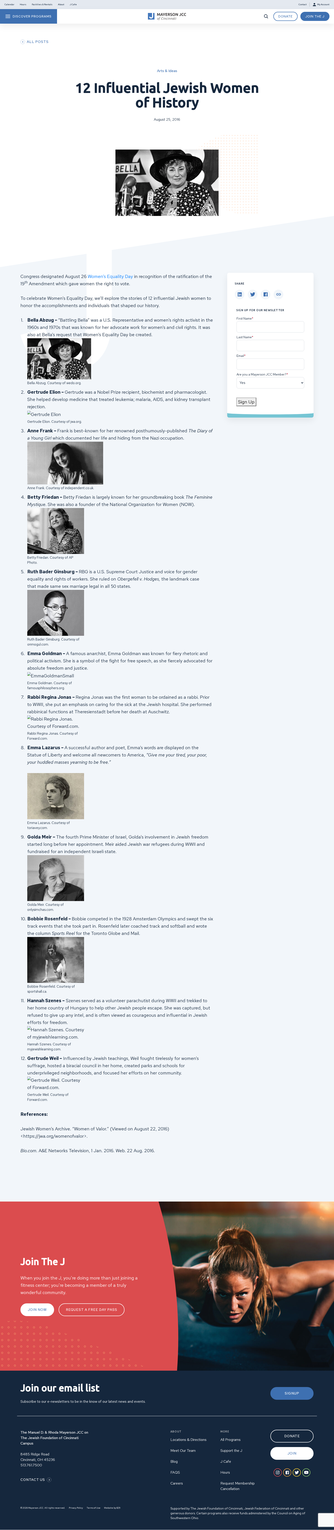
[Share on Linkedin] (239, 294)
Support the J (231, 1450)
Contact (303, 4)
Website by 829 (112, 1507)
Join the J (314, 16)
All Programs (230, 1439)
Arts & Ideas (167, 70)
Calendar (9, 4)
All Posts (38, 42)
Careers (176, 1483)
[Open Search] (266, 16)
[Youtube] (306, 1472)
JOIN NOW (37, 1309)
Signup (292, 1393)
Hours (23, 4)
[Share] (278, 294)
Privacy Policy (76, 1507)
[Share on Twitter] (252, 294)
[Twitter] (297, 1472)
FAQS (175, 1472)
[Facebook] (287, 1472)
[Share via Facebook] (265, 294)
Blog (174, 1461)
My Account (323, 4)
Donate (285, 16)
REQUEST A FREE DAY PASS (91, 1309)
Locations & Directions (188, 1439)
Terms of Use (93, 1507)
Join (292, 1453)
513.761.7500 (31, 1465)
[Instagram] (278, 1472)
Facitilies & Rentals (42, 4)
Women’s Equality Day (110, 276)
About (61, 4)
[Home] (167, 16)
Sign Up (246, 402)
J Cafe (73, 4)
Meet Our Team (183, 1450)
